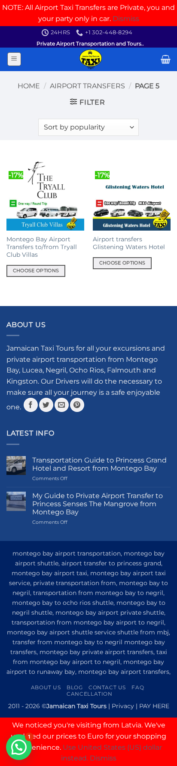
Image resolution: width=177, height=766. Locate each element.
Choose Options (36, 270)
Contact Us (107, 687)
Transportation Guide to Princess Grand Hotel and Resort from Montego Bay (99, 464)
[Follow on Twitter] (46, 405)
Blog (74, 687)
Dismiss (126, 19)
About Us (46, 687)
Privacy (123, 706)
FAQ (137, 687)
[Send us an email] (62, 405)
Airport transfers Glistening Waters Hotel (129, 243)
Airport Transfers (87, 86)
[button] (14, 59)
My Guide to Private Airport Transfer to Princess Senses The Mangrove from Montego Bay (97, 504)
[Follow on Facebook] (31, 405)
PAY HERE (154, 706)
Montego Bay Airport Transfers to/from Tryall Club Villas (41, 247)
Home (29, 86)
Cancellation (89, 694)
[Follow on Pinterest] (77, 405)
